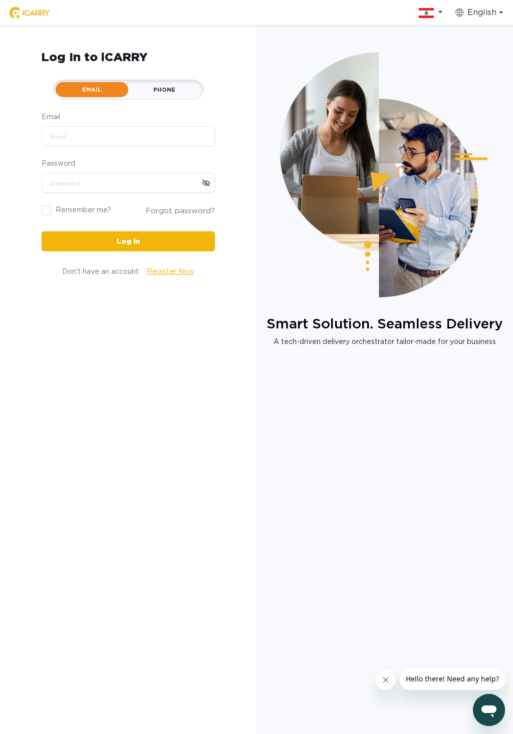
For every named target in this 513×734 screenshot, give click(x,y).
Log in (128, 241)
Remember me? (83, 210)
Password (58, 163)
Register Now (170, 271)
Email (51, 117)
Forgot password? (180, 210)
